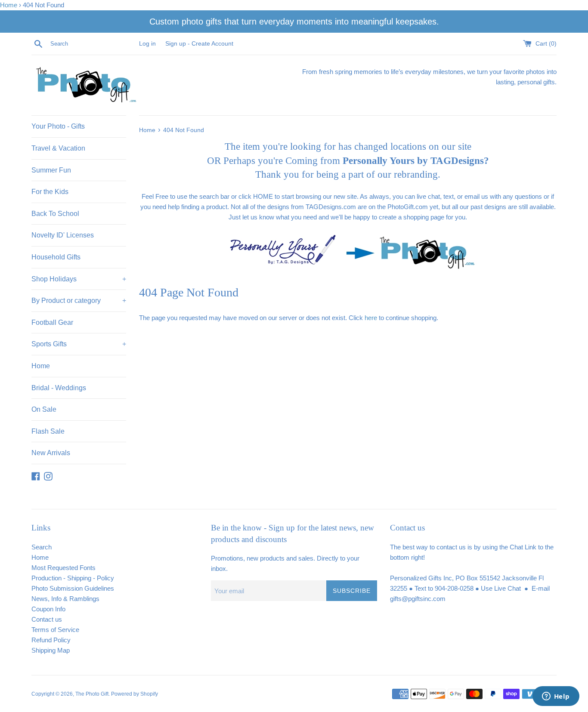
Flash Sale (48, 431)
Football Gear (52, 322)
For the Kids (49, 191)
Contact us (46, 619)
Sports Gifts (78, 344)
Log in (147, 43)
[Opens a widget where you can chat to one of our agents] (555, 697)
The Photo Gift (91, 694)
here (371, 317)
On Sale (43, 409)
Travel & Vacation (58, 148)
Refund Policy (51, 640)
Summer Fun (51, 170)
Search (41, 547)
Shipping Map (50, 650)
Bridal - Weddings (58, 387)
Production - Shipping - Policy (72, 578)
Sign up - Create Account (199, 43)
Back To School (55, 213)
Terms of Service (55, 629)
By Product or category (78, 300)
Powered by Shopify (134, 694)
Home (8, 5)
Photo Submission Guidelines (72, 588)
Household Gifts (55, 257)
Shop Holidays (78, 279)
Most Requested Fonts (63, 567)
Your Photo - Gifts (58, 126)
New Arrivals (50, 452)
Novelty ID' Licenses (62, 235)
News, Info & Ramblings (65, 598)
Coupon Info (48, 609)
